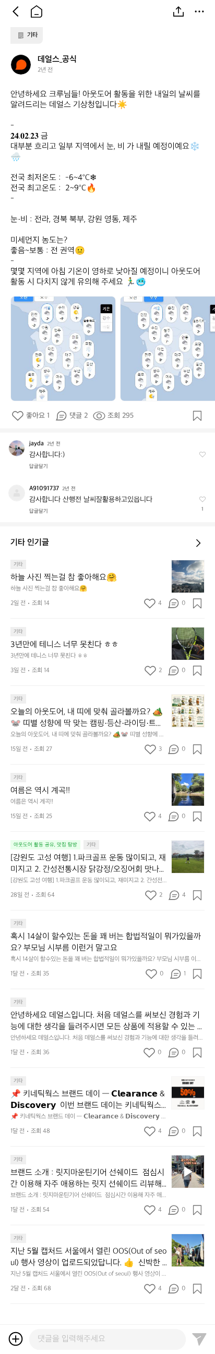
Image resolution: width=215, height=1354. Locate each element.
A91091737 (44, 489)
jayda (36, 444)
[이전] (15, 11)
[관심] (197, 416)
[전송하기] (199, 1339)
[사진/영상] (15, 1339)
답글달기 (38, 466)
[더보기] (199, 11)
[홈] (36, 11)
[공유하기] (178, 11)
